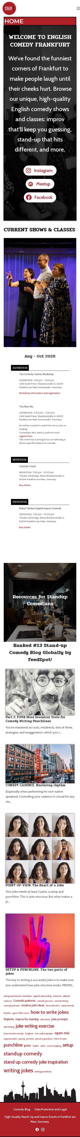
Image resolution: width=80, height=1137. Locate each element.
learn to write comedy (14, 1033)
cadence (8, 1001)
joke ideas (45, 1019)
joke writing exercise (35, 1026)
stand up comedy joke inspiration (36, 1062)
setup (68, 1045)
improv (9, 1019)
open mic (62, 1033)
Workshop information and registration (39, 393)
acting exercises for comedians (18, 996)
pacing (22, 1039)
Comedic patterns (24, 1000)
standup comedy (23, 1053)
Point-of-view (60, 1039)
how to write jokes (50, 1012)
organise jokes (10, 1039)
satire (43, 1046)
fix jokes (7, 1013)
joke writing (9, 1027)
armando (57, 996)
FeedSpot (39, 659)
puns (27, 1045)
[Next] (63, 356)
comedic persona (45, 1001)
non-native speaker (44, 1033)
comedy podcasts (12, 1005)
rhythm (36, 1046)
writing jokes (18, 1070)
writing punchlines (43, 1071)
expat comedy (67, 1005)
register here (25, 436)
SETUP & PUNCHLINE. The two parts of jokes (36, 971)
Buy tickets (25, 485)
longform (29, 1033)
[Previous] (17, 356)
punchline (13, 1045)
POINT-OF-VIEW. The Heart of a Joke (35, 885)
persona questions (43, 1039)
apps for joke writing (42, 996)
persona (30, 1039)
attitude (66, 996)
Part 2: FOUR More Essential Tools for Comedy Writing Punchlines (35, 719)
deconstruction (53, 1005)
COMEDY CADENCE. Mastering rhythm (35, 785)
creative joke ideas (32, 1005)
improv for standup (27, 1019)
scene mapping (54, 1046)
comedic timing (61, 1001)
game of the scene (20, 1013)
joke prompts (59, 1019)
